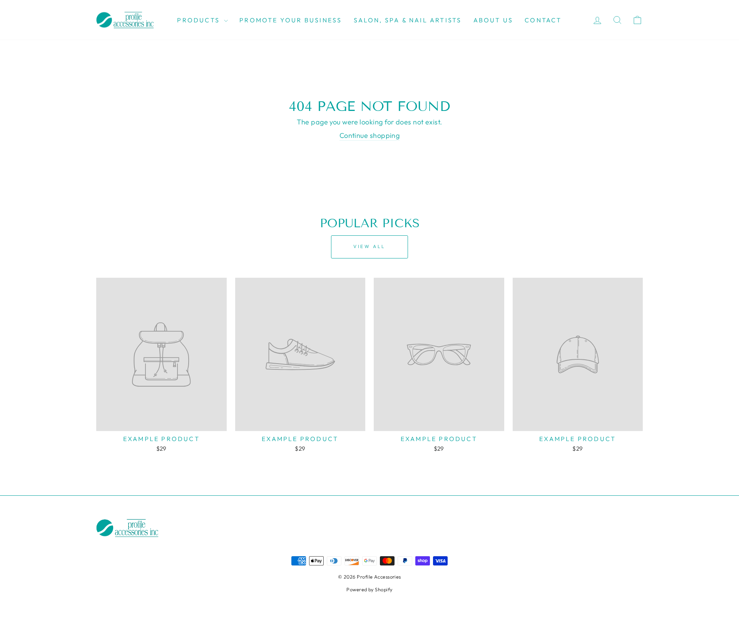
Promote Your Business (290, 20)
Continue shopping (369, 135)
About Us (493, 20)
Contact (543, 20)
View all (369, 246)
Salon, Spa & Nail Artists (408, 20)
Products (199, 20)
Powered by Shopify (369, 589)
